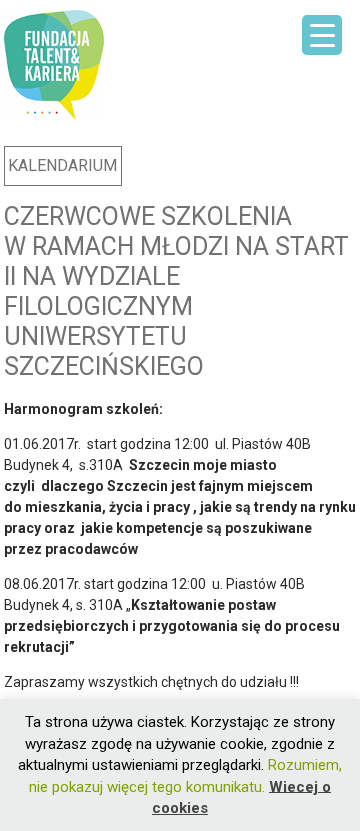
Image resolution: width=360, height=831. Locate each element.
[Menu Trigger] (322, 35)
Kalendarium (62, 165)
